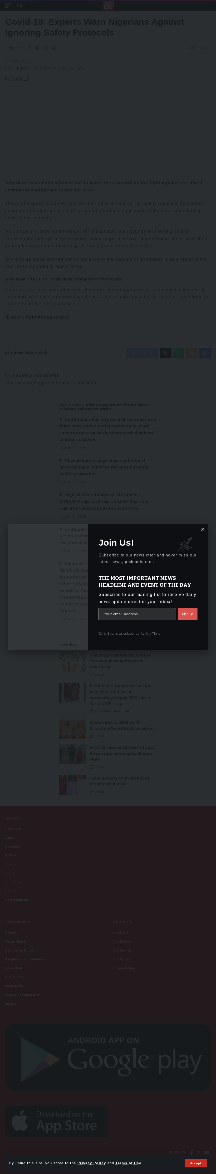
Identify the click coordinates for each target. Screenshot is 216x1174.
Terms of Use (128, 1163)
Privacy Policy (91, 1163)
